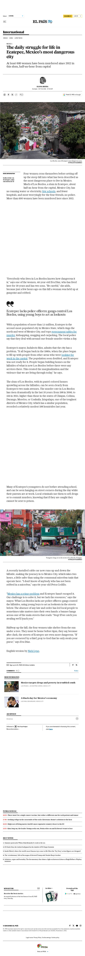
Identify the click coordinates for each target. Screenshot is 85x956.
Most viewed (8, 838)
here (51, 729)
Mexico (5, 38)
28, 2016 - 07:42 (46, 89)
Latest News (18, 38)
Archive (48, 888)
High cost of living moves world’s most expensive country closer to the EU (36, 824)
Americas (10, 719)
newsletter (9, 888)
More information (12, 729)
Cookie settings (46, 937)
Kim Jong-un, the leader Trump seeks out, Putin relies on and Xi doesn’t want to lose (40, 829)
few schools (48, 191)
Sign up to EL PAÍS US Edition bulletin (22, 665)
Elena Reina (42, 87)
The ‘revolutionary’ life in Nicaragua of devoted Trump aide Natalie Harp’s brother (33, 855)
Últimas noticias (9, 811)
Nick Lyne (33, 650)
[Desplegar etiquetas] (77, 718)
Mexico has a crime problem (23, 593)
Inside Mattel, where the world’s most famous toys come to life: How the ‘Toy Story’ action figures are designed (42, 851)
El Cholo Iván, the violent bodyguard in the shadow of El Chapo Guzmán (29, 847)
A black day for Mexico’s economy (39, 698)
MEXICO (9, 44)
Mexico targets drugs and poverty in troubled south (48, 683)
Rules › (76, 671)
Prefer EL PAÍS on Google (73, 94)
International (13, 32)
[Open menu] (5, 21)
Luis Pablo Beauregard (28, 701)
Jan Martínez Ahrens (35, 686)
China (11, 38)
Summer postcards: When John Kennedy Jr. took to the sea (25, 843)
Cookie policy (55, 937)
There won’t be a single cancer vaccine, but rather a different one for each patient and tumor (43, 815)
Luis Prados (24, 686)
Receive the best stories (13, 893)
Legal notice (29, 937)
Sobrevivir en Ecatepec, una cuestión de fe (8, 179)
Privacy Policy (37, 937)
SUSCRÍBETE (67, 16)
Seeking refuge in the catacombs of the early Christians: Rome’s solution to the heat (40, 820)
